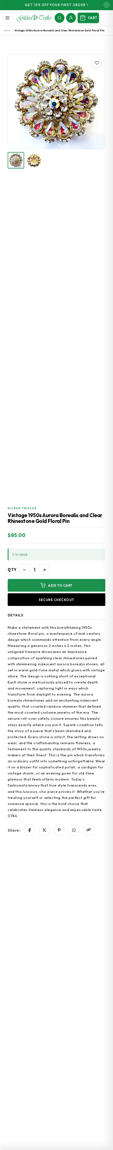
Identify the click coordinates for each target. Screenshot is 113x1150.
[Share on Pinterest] (59, 830)
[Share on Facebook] (29, 830)
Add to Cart (60, 585)
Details (15, 615)
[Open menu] (7, 18)
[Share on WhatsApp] (74, 830)
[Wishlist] (97, 63)
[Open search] (59, 18)
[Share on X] (44, 830)
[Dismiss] (107, 5)
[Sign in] (71, 18)
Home (6, 30)
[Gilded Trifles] (34, 18)
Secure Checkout (56, 599)
